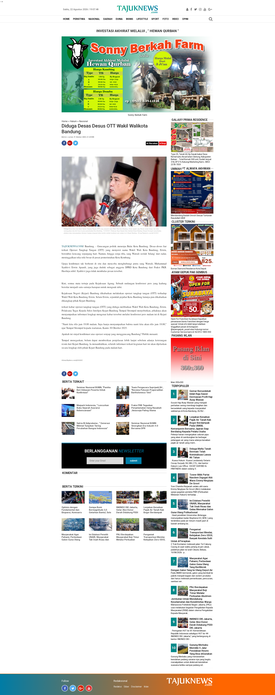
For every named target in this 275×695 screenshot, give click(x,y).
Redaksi (118, 686)
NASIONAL (94, 19)
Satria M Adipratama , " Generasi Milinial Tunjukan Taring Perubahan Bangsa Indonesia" (93, 426)
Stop (163, 143)
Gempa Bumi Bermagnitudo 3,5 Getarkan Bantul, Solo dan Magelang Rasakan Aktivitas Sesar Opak (100, 514)
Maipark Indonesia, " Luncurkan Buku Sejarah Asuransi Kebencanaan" (93, 408)
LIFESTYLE (142, 19)
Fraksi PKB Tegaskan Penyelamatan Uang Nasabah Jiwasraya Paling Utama (146, 408)
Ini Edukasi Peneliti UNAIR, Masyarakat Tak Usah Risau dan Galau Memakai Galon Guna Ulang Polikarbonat (100, 541)
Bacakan (153, 143)
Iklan (146, 686)
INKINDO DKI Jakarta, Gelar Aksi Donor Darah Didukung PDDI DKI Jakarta (127, 511)
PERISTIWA (79, 19)
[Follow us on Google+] (81, 688)
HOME (66, 19)
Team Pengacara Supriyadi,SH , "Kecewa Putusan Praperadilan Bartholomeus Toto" (147, 390)
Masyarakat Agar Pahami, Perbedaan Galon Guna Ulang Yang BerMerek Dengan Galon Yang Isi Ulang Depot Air (73, 541)
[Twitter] (75, 143)
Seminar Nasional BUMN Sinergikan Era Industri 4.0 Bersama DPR (144, 426)
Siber (126, 686)
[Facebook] (64, 143)
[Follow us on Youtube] (89, 688)
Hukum (73, 121)
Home (65, 121)
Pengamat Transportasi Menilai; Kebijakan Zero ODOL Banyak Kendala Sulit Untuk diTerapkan (154, 539)
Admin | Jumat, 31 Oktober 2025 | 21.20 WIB (78, 137)
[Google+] (69, 143)
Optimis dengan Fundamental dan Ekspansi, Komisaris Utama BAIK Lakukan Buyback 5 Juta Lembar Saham (72, 514)
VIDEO (175, 19)
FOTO (166, 19)
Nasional (83, 121)
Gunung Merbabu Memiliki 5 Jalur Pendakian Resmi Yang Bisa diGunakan (200, 649)
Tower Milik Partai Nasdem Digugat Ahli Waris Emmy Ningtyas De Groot (201, 479)
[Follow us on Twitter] (73, 688)
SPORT (155, 19)
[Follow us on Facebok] (65, 688)
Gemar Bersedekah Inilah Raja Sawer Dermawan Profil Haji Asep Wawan (200, 395)
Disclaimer (136, 686)
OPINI (185, 19)
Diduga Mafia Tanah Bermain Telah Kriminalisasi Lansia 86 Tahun (200, 453)
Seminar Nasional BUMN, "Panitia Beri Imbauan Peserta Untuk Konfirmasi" (94, 390)
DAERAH (107, 19)
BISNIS (129, 19)
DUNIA (119, 19)
